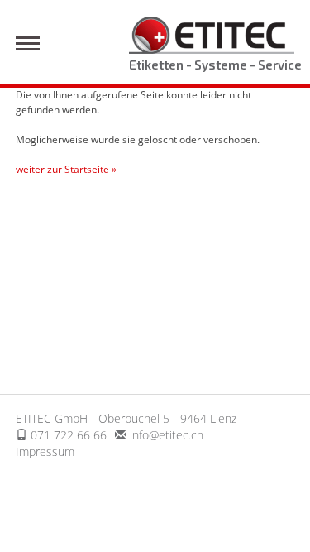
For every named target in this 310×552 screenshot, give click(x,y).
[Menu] (27, 43)
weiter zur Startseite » (66, 169)
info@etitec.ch (166, 435)
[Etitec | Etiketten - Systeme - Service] (211, 33)
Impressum (45, 451)
